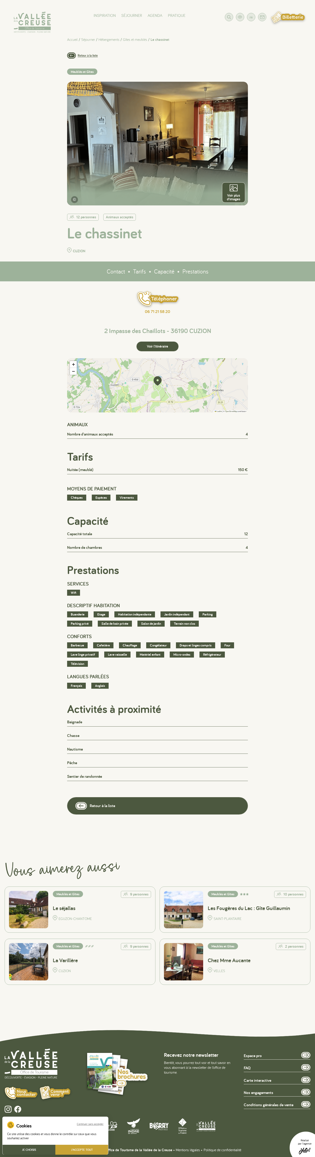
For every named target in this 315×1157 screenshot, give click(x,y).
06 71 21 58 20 (157, 311)
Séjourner (131, 15)
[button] (157, 380)
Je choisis (29, 1150)
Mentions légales (188, 1150)
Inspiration (105, 15)
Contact (116, 271)
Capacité (164, 271)
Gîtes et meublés (135, 39)
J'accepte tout (82, 1150)
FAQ (247, 1067)
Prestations (195, 271)
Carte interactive (257, 1080)
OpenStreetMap (231, 411)
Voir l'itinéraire (157, 346)
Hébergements (108, 39)
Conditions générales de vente (268, 1104)
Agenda (155, 15)
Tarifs (139, 271)
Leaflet (219, 411)
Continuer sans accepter (90, 1124)
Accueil (72, 39)
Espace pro (253, 1055)
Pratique (176, 15)
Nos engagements (258, 1092)
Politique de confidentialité (222, 1150)
